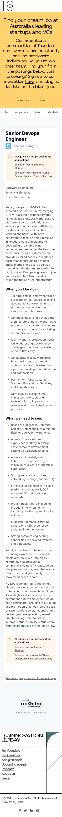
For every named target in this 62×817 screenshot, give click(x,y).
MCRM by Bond (13, 802)
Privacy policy (23, 712)
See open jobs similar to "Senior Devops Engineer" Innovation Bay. (33, 174)
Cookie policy (39, 712)
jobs (5, 112)
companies (21, 112)
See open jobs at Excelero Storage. (29, 166)
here (29, 82)
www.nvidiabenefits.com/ (22, 577)
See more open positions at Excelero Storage (31, 678)
